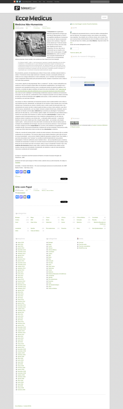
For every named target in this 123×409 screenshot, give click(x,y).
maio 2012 (20, 296)
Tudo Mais (56, 1)
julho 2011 (20, 314)
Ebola (47, 220)
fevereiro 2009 (21, 367)
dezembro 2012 (22, 285)
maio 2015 (20, 246)
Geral (16, 222)
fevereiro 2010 (21, 345)
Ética (62, 220)
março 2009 (21, 365)
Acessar (81, 242)
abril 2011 (20, 319)
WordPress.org (83, 248)
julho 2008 (20, 380)
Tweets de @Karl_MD (76, 52)
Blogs (32, 217)
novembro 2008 (22, 373)
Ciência (63, 217)
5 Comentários (36, 28)
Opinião (33, 228)
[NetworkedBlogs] (89, 82)
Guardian (17, 162)
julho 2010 (20, 336)
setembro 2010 (21, 332)
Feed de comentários (84, 246)
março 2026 (21, 242)
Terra (40, 1)
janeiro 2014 (21, 261)
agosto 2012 (21, 290)
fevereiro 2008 (21, 389)
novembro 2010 (22, 329)
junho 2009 (21, 360)
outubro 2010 (21, 330)
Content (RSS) (27, 406)
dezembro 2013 (22, 262)
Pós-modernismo (50, 228)
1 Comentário (36, 190)
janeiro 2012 (21, 303)
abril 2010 (20, 342)
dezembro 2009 (22, 349)
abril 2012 (20, 297)
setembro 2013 (21, 268)
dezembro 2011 (22, 305)
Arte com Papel (23, 187)
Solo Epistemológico (97, 228)
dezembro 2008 (22, 371)
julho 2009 (20, 358)
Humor (63, 222)
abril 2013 (20, 277)
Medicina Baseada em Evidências (100, 223)
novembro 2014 (22, 251)
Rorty (78, 228)
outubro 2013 (21, 266)
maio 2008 (20, 384)
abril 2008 (20, 386)
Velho (16, 230)
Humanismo (17, 176)
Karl (27, 28)
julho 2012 (20, 292)
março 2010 (21, 343)
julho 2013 (20, 272)
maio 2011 (20, 318)
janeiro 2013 (21, 283)
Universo (35, 1)
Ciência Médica (81, 217)
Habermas (49, 222)
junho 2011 (20, 316)
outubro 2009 (21, 353)
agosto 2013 (21, 270)
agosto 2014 (21, 255)
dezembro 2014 (22, 250)
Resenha (63, 228)
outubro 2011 (21, 308)
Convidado (95, 217)
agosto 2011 (21, 312)
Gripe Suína (34, 222)
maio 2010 (20, 340)
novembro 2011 (22, 307)
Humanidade (50, 1)
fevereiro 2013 (21, 281)
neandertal (18, 228)
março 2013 (21, 279)
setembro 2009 (21, 354)
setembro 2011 (21, 310)
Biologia (17, 217)
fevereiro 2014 (21, 259)
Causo (47, 217)
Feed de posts (82, 244)
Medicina (48, 28)
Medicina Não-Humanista (29, 24)
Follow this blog (89, 84)
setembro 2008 (21, 376)
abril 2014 (20, 257)
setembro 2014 (21, 253)
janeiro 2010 (21, 347)
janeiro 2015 (21, 248)
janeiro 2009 (21, 369)
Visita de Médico (50, 190)
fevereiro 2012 (21, 301)
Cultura (17, 220)
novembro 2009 (22, 351)
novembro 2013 (22, 264)
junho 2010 (21, 338)
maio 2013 (20, 275)
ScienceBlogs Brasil (26, 1)
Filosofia (44, 28)
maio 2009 (20, 362)
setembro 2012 (21, 288)
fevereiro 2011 (21, 323)
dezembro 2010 (22, 327)
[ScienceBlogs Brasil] (25, 9)
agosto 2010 (21, 334)
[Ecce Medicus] (34, 20)
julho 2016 (20, 244)
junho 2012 (21, 294)
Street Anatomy (21, 192)
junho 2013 (21, 273)
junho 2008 (21, 382)
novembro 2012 (22, 286)
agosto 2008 (21, 378)
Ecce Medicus (19, 406)
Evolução (79, 220)
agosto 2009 (21, 356)
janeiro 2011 (21, 325)
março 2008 (21, 387)
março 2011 (21, 321)
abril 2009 (20, 364)
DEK (32, 220)
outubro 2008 (21, 375)
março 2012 (21, 299)
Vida (44, 1)
